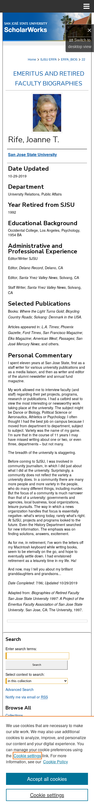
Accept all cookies (47, 778)
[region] (47, 761)
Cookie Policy (55, 762)
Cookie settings (27, 755)
